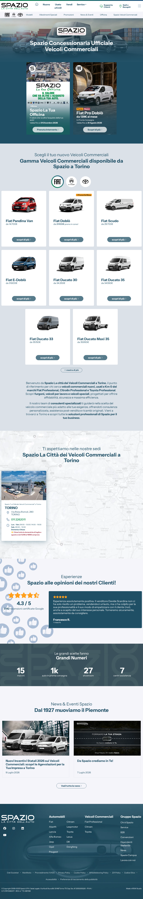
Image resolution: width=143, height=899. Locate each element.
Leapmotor (72, 826)
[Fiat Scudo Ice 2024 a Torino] (119, 204)
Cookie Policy (79, 872)
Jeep (51, 841)
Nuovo (46, 4)
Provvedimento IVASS (45, 872)
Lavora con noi (128, 860)
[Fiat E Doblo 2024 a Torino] (24, 263)
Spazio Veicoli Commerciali (125, 15)
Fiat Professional (93, 821)
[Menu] (139, 6)
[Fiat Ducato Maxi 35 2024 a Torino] (95, 322)
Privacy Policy (64, 872)
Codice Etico (129, 872)
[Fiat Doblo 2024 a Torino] (71, 204)
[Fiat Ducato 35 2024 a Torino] (119, 263)
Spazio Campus (129, 855)
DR (68, 841)
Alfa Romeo (55, 836)
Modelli (29, 15)
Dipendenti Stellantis (126, 844)
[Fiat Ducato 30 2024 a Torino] (71, 263)
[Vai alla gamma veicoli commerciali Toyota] (85, 181)
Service (81, 4)
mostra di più (72, 370)
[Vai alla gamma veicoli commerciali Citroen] (71, 181)
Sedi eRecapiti (127, 6)
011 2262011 (18, 519)
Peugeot (53, 851)
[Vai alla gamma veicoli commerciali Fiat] (57, 181)
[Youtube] (4, 835)
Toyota (70, 831)
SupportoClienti (108, 6)
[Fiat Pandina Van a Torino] (24, 204)
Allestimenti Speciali (48, 15)
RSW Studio (137, 888)
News (123, 850)
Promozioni (69, 15)
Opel (51, 846)
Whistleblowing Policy (98, 872)
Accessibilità (51, 879)
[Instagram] (13, 828)
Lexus (69, 836)
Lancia (52, 831)
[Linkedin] (22, 828)
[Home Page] (37, 4)
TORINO (11, 508)
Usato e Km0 (58, 6)
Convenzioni (127, 837)
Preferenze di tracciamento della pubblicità (78, 879)
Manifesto (26, 872)
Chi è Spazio (127, 822)
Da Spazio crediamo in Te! (24, 761)
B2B (123, 832)
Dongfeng (72, 846)
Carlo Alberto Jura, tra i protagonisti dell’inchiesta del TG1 (102, 762)
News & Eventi (86, 15)
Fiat (51, 821)
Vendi (69, 4)
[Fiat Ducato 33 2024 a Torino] (48, 322)
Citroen (70, 821)
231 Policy (116, 872)
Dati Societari (13, 872)
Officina (103, 15)
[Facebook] (4, 828)
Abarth (52, 826)
